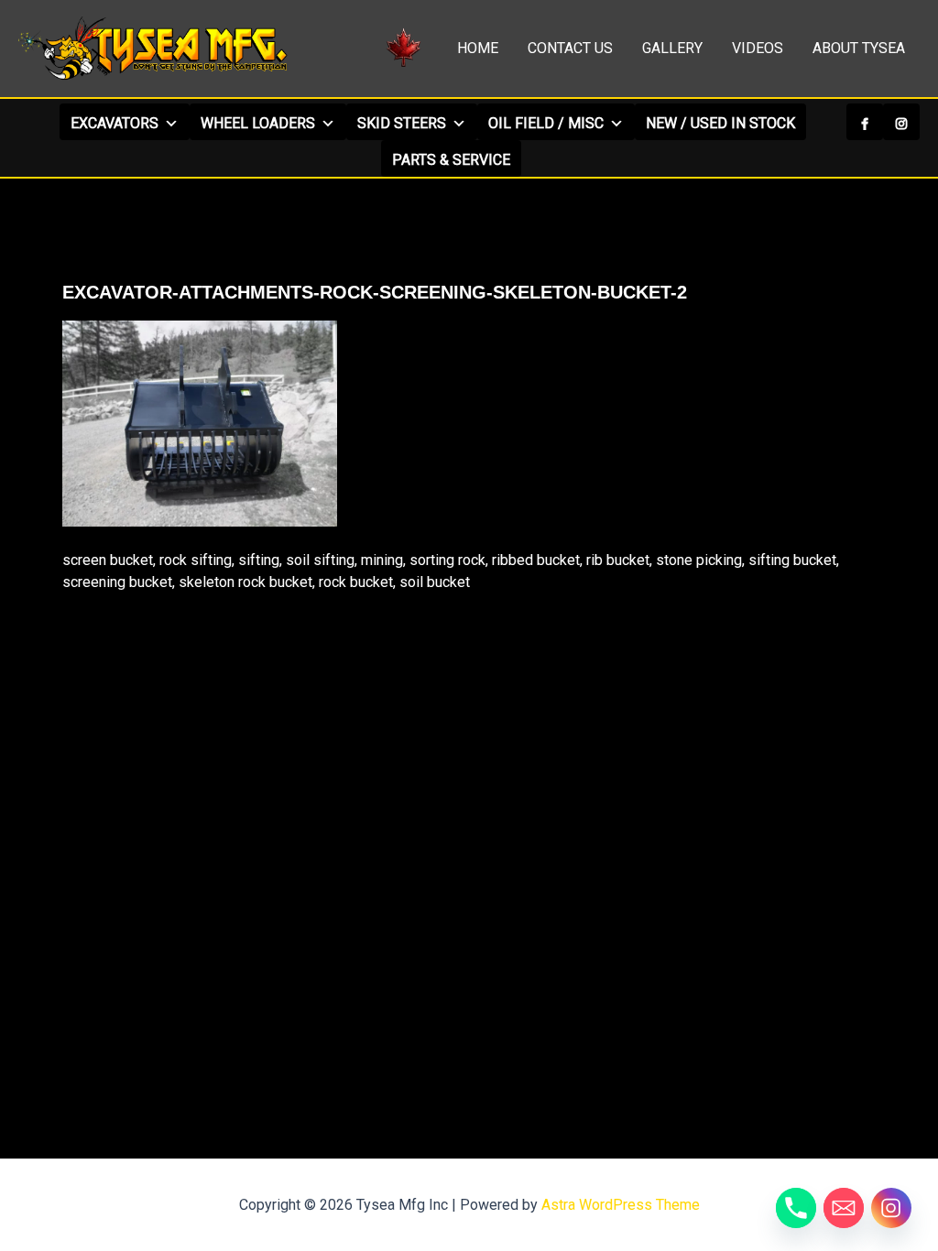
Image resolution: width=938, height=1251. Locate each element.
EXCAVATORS (114, 123)
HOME (477, 48)
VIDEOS (757, 48)
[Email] (843, 1208)
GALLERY (672, 48)
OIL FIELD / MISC (546, 123)
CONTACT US (570, 48)
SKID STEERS (401, 123)
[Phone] (796, 1208)
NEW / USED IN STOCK (720, 123)
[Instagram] (901, 121)
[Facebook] (864, 121)
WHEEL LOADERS (258, 123)
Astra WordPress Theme (620, 1204)
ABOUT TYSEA (859, 48)
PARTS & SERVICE (451, 160)
